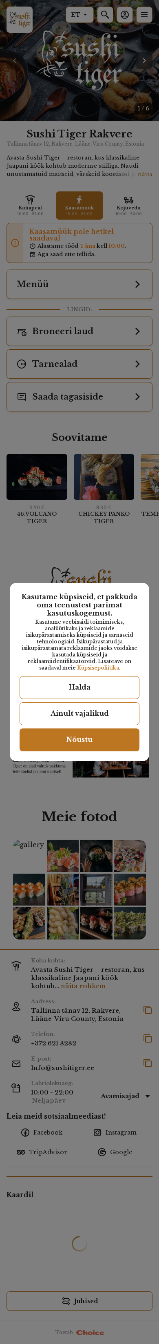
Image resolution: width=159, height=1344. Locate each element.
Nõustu (79, 739)
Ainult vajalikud (80, 713)
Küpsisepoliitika (98, 668)
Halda (80, 687)
